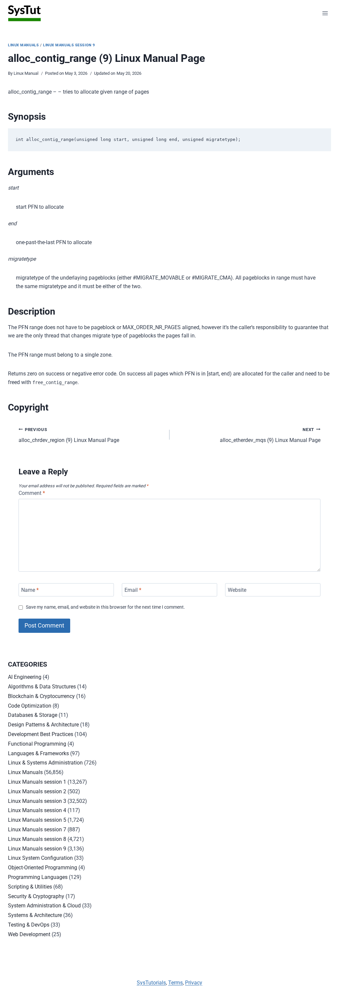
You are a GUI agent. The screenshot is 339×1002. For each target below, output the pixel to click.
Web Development (29, 934)
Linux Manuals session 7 (37, 829)
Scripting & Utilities (30, 887)
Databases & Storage (32, 715)
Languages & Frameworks (38, 753)
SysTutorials (151, 983)
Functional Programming (37, 744)
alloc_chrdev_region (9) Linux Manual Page (69, 435)
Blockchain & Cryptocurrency (41, 696)
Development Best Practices (40, 734)
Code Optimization (29, 706)
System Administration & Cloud (44, 905)
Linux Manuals (23, 45)
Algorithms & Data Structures (42, 686)
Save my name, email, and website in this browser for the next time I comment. (105, 607)
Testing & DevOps (28, 925)
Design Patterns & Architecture (43, 724)
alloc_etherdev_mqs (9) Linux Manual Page (270, 435)
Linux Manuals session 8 (37, 839)
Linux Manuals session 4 (37, 810)
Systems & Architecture (35, 915)
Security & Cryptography (36, 896)
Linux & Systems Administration (45, 763)
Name (30, 590)
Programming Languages (38, 877)
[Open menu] (325, 13)
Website (237, 590)
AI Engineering (24, 677)
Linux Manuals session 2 (37, 791)
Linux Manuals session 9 (69, 45)
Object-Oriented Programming (42, 867)
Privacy (193, 983)
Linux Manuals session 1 (37, 782)
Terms (175, 983)
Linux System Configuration (40, 858)
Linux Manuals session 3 (37, 801)
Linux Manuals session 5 (37, 820)
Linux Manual (26, 73)
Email (132, 590)
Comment (32, 493)
